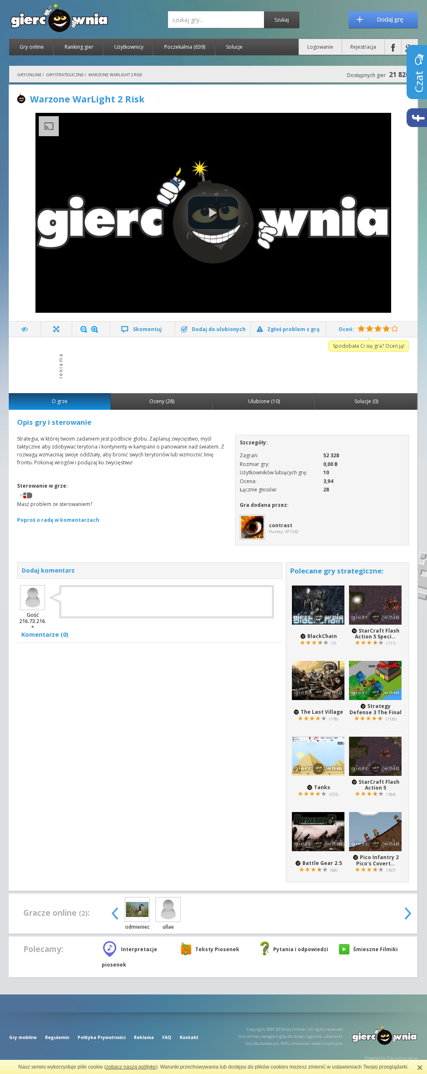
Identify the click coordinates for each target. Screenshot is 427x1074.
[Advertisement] (215, 364)
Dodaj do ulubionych (219, 329)
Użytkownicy (128, 46)
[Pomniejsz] (83, 329)
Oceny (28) (161, 401)
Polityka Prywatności (102, 1037)
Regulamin (57, 1037)
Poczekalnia (184, 46)
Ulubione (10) (264, 401)
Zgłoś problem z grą (293, 329)
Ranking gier (79, 46)
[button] (213, 212)
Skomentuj (147, 329)
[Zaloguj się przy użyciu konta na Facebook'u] (393, 47)
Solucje (234, 46)
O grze (60, 401)
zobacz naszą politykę (131, 1067)
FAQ (166, 1037)
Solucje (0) (366, 401)
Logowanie (320, 46)
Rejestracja (363, 46)
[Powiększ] (94, 329)
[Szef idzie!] (25, 329)
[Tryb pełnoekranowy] (56, 329)
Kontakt (189, 1037)
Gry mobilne (23, 1037)
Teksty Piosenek (217, 949)
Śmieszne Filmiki (375, 949)
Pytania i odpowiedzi (300, 949)
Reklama (144, 1037)
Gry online (32, 46)
